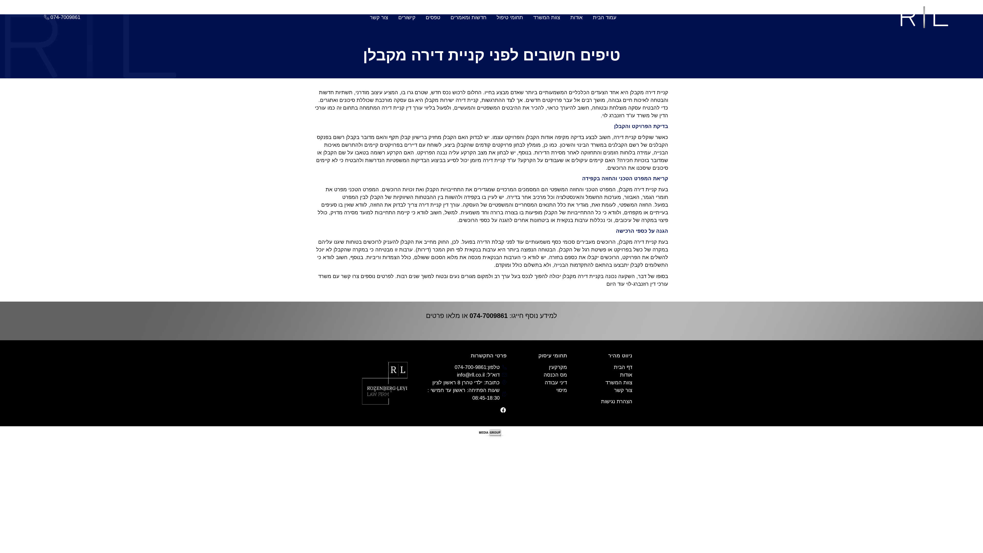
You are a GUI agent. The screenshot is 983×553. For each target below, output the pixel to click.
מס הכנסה (555, 375)
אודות (576, 17)
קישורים (406, 17)
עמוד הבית (604, 17)
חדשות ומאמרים (468, 17)
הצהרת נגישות (616, 401)
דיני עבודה (556, 382)
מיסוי (561, 390)
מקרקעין (558, 367)
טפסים (433, 17)
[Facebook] (503, 410)
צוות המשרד (546, 17)
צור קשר (379, 17)
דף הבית (623, 367)
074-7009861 (488, 316)
